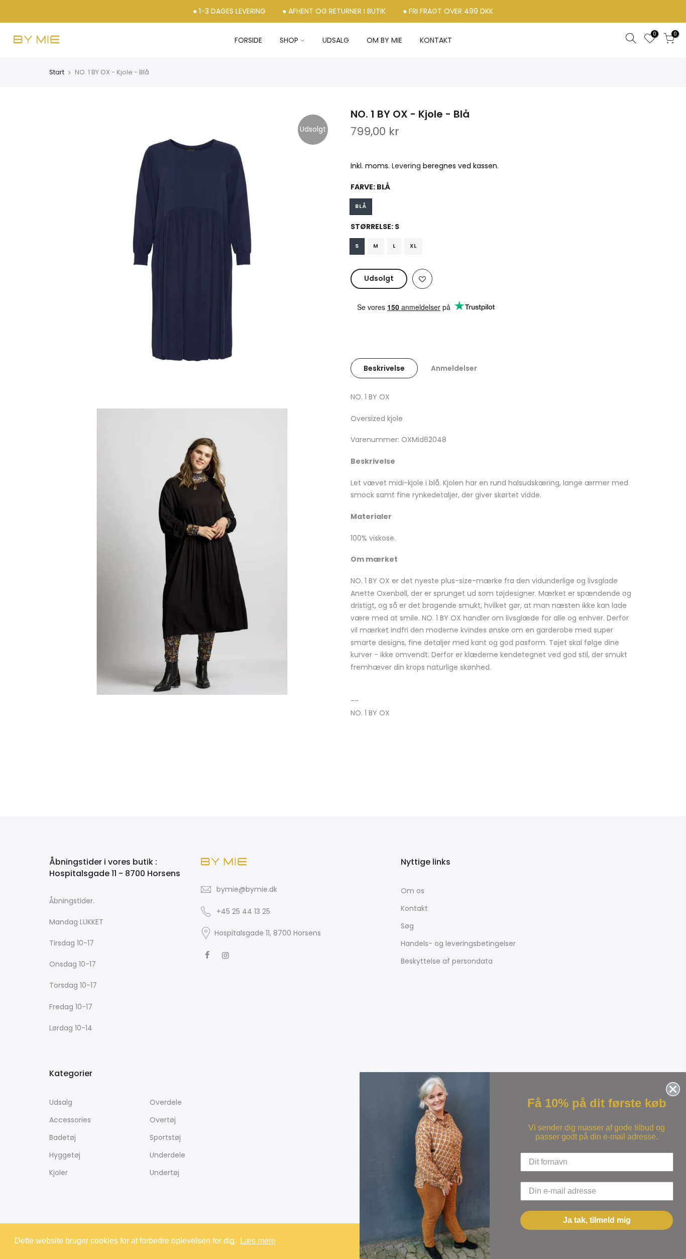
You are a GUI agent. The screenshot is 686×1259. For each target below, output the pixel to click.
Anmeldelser (454, 368)
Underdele (167, 1155)
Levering (406, 166)
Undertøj (164, 1173)
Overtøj (163, 1120)
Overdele (166, 1102)
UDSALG (335, 40)
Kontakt (414, 908)
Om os (412, 891)
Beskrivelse (384, 368)
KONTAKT (436, 40)
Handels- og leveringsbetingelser (458, 943)
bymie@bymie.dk (246, 889)
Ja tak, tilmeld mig (597, 1220)
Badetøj (62, 1137)
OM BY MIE (384, 40)
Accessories (70, 1120)
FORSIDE (248, 40)
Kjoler (58, 1173)
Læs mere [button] (258, 1240)
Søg (407, 926)
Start (56, 72)
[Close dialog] (671, 1087)
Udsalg (60, 1102)
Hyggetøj (64, 1155)
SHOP (289, 40)
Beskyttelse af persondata (447, 961)
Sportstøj (165, 1137)
